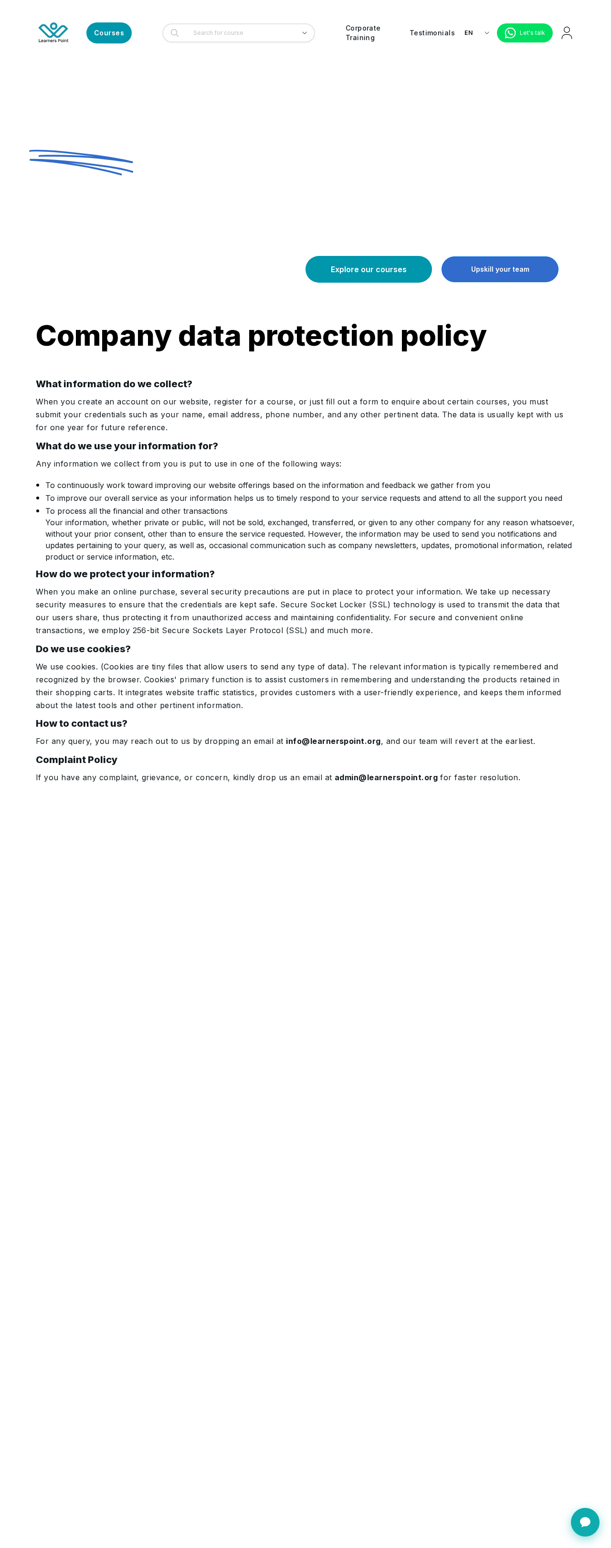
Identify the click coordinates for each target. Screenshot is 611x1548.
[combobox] (236, 33)
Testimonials (432, 33)
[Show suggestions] (304, 33)
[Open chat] (585, 1522)
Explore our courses (369, 269)
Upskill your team (500, 269)
